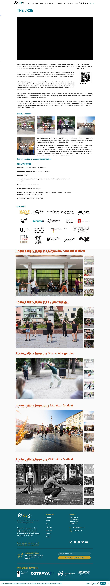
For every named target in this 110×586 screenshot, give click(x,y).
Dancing (88, 149)
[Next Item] (80, 275)
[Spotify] (83, 3)
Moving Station (44, 153)
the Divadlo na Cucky (42, 142)
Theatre (81, 151)
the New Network (65, 142)
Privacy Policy (58, 583)
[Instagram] (79, 3)
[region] (26, 125)
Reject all (95, 583)
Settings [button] (88, 583)
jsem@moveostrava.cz (42, 159)
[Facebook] (81, 3)
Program (48, 517)
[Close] (108, 583)
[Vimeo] (85, 3)
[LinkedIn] (87, 3)
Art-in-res (76, 142)
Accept (103, 583)
